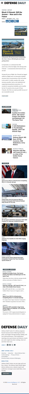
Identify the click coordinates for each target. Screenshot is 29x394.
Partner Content (7, 10)
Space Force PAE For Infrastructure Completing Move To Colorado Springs (14, 181)
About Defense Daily (20, 353)
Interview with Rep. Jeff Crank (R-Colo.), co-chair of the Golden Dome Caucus (20, 154)
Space (3, 179)
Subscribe (10, 353)
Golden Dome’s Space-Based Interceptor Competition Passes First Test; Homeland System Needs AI (13, 259)
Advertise (3, 353)
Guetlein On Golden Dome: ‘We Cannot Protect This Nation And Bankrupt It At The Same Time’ (18, 116)
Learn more (5, 96)
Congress (5, 305)
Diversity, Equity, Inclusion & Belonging (10, 358)
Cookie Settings (5, 355)
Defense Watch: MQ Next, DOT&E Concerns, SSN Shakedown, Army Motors (19, 140)
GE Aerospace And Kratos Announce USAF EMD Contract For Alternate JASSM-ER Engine (14, 220)
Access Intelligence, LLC (13, 382)
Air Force (4, 198)
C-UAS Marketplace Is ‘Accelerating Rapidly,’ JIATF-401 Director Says (18, 128)
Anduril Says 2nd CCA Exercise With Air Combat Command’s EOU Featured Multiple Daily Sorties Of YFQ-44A (13, 201)
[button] (2, 3)
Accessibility (4, 356)
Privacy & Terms (15, 355)
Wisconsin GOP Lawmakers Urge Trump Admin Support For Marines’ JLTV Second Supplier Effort (14, 308)
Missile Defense (6, 256)
